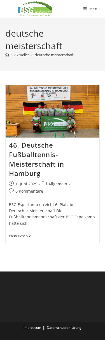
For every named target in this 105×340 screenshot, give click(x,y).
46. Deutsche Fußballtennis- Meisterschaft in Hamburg (36, 159)
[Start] (7, 54)
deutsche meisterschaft (54, 54)
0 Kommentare (29, 191)
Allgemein (57, 183)
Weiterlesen (20, 236)
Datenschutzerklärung (64, 327)
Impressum (32, 327)
